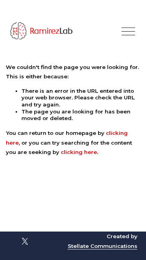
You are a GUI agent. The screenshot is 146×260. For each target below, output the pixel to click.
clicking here (79, 152)
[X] (25, 241)
